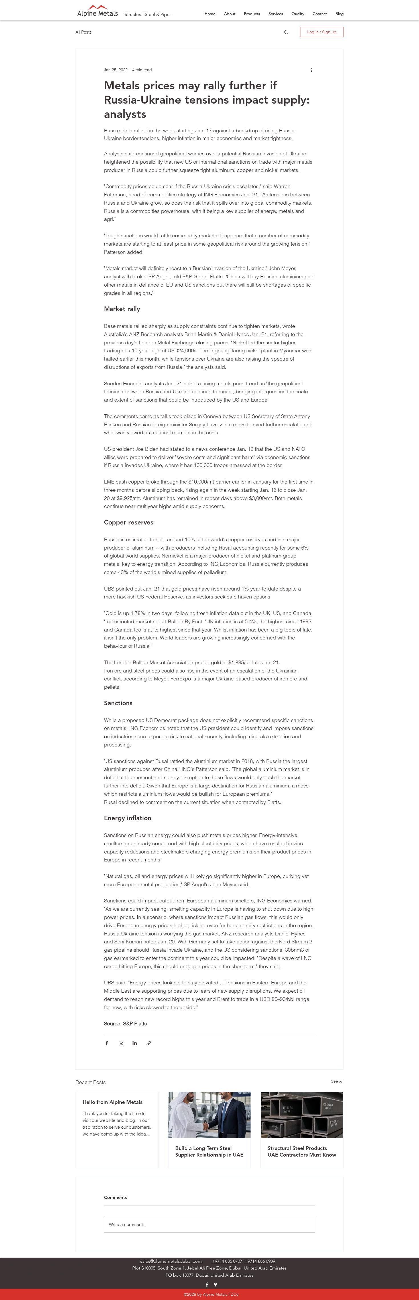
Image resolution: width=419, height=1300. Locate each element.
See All (337, 1081)
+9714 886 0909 (260, 1261)
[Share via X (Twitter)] (120, 1043)
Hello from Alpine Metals (113, 1102)
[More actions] (311, 69)
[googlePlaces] (215, 1284)
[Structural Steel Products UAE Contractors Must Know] (302, 1115)
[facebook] (207, 1284)
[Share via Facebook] (106, 1043)
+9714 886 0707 (227, 1261)
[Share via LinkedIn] (134, 1043)
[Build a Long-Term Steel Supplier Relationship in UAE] (209, 1115)
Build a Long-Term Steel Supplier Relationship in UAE (209, 1151)
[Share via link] (148, 1043)
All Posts (84, 32)
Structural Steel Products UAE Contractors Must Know (302, 1151)
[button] (286, 32)
